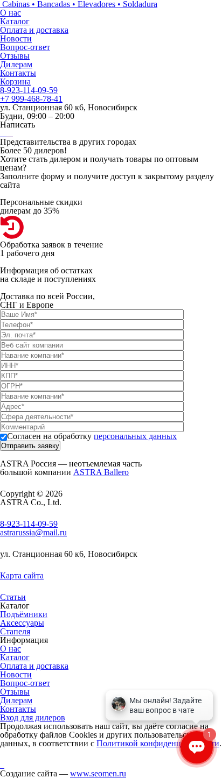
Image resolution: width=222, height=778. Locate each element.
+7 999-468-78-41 (31, 98)
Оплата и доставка (34, 29)
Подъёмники (23, 614)
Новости (16, 38)
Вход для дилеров (32, 717)
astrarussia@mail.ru (33, 532)
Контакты (18, 72)
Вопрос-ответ (25, 47)
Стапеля (15, 631)
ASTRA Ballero (101, 472)
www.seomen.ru (98, 773)
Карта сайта (22, 575)
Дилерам (16, 64)
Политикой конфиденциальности (157, 743)
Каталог (15, 21)
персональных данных (135, 436)
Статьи (13, 597)
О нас (10, 12)
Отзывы (15, 55)
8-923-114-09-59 (29, 90)
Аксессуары (22, 622)
